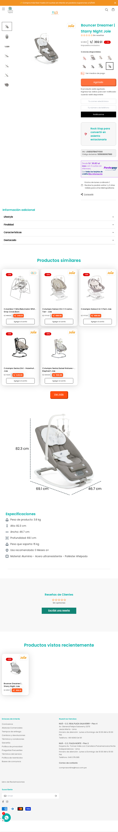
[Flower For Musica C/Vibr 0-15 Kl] (109, 57)
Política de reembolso (12, 757)
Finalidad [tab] (9, 224)
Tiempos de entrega (11, 731)
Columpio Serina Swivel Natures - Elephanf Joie (58, 369)
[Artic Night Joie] (92, 66)
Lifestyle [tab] (8, 216)
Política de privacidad (12, 746)
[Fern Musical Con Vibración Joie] (92, 57)
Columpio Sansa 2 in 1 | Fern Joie (96, 309)
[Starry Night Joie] (109, 66)
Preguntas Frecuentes (12, 750)
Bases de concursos (11, 761)
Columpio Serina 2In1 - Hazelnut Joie (19, 369)
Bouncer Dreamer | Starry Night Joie (12, 685)
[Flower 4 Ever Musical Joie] (101, 57)
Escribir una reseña (59, 610)
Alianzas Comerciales (12, 727)
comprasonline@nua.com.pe (73, 767)
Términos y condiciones (13, 739)
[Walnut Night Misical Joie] (84, 66)
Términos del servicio (12, 754)
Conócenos (7, 724)
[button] (87, 35)
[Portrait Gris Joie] (101, 66)
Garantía (6, 742)
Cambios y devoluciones (13, 735)
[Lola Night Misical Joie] (84, 57)
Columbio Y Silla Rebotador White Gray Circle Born (20, 310)
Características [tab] (13, 232)
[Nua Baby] (54, 13)
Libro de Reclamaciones (13, 782)
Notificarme (98, 114)
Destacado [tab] (10, 240)
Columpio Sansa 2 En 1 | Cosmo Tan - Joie (57, 310)
